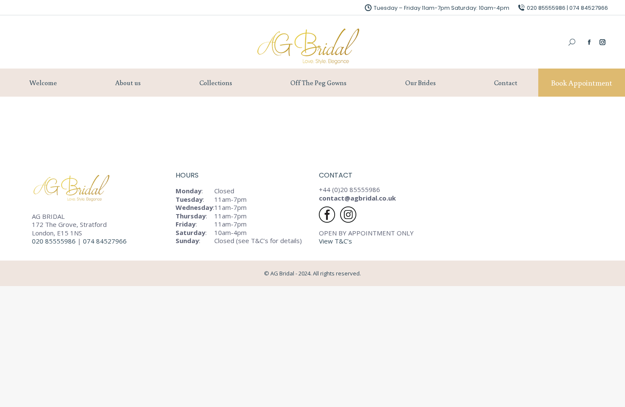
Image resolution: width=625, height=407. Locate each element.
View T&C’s (335, 241)
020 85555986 (54, 241)
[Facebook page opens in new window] (589, 42)
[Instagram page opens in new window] (602, 42)
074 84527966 (105, 241)
